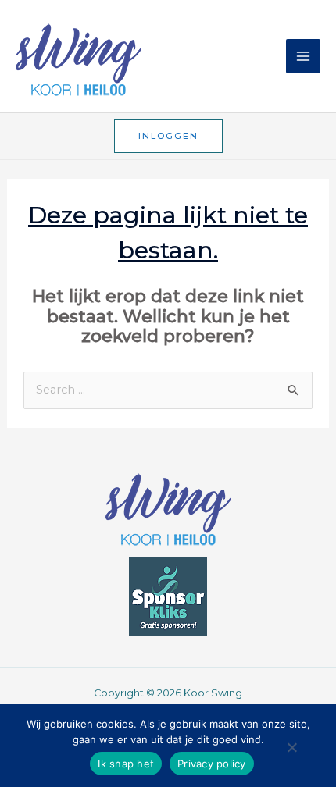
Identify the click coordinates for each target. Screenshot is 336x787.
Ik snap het (126, 763)
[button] (168, 136)
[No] (291, 752)
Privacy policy (211, 763)
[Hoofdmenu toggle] (303, 56)
